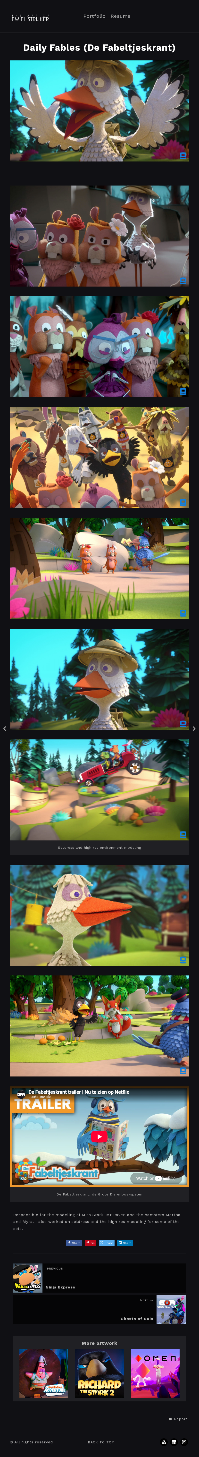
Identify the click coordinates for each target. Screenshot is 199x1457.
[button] (177, 1419)
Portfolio (94, 16)
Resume (121, 16)
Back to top (101, 1442)
